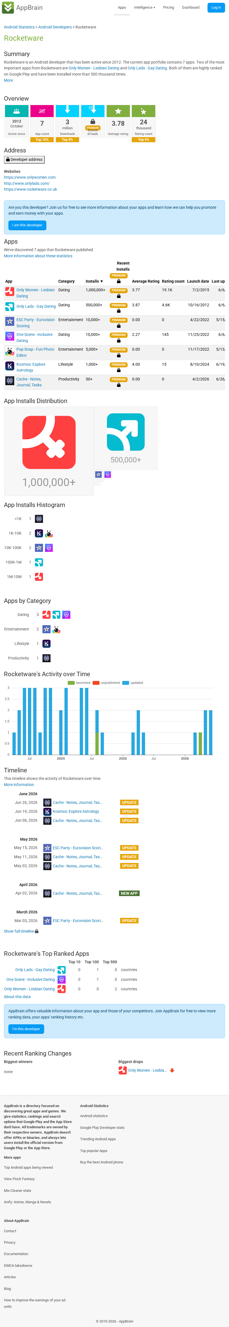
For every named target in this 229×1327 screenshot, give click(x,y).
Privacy (9, 1242)
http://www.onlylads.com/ (27, 183)
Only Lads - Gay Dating (147, 68)
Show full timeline (19, 931)
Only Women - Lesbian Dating (94, 68)
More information (19, 784)
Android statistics (94, 1116)
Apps (122, 7)
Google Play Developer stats (102, 1127)
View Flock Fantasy (19, 1179)
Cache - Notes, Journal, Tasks (78, 802)
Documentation (16, 1254)
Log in (216, 7)
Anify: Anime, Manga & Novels (27, 1202)
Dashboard (190, 7)
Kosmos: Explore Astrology (76, 811)
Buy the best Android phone (101, 1162)
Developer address (26, 159)
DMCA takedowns (18, 1265)
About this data (17, 996)
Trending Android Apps (98, 1139)
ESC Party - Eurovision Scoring (79, 848)
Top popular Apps (94, 1151)
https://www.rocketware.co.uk (30, 189)
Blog (7, 1289)
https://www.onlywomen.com (30, 177)
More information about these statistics (38, 256)
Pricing (168, 7)
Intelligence (144, 7)
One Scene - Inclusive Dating (30, 979)
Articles (10, 1277)
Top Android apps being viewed (28, 1167)
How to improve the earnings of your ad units (34, 1303)
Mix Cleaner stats (17, 1190)
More (8, 80)
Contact (10, 1231)
